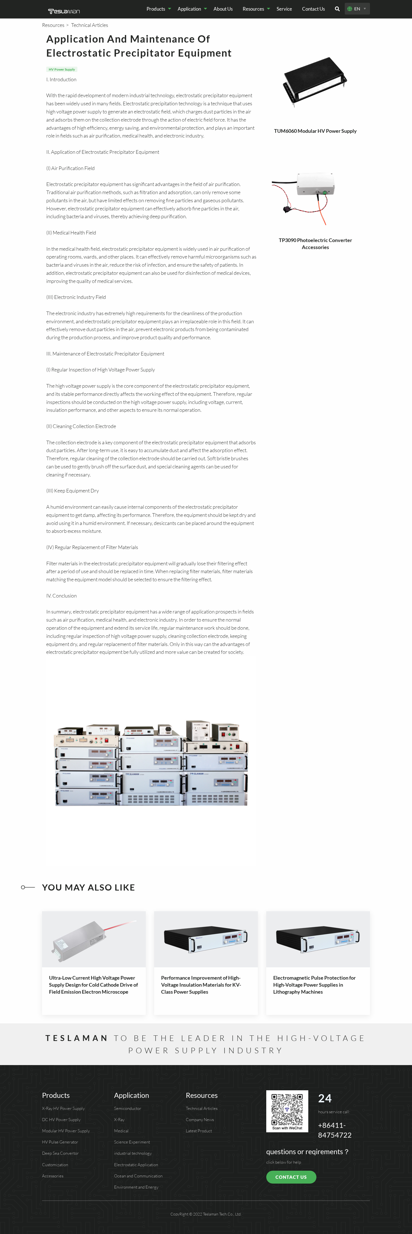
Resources (253, 9)
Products (156, 9)
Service (284, 9)
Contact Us (313, 9)
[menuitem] (157, 9)
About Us (223, 9)
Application (189, 9)
